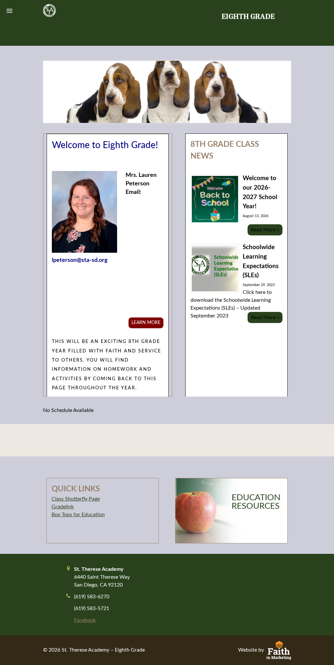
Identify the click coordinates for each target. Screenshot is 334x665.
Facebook (85, 620)
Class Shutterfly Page (76, 499)
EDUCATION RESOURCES (256, 501)
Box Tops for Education (78, 514)
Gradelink (63, 506)
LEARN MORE (145, 322)
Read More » (265, 229)
